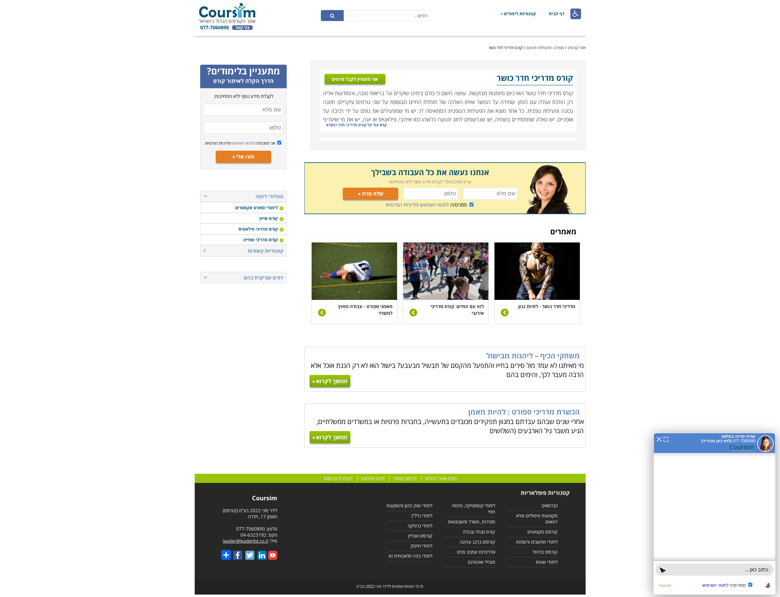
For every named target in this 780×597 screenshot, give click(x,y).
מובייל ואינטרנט (481, 562)
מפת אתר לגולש (441, 478)
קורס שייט (268, 218)
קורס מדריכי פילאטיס (258, 229)
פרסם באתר (405, 478)
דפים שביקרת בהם (263, 277)
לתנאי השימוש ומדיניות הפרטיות (417, 204)
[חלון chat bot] (714, 514)
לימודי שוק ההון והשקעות (409, 505)
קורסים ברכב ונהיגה (477, 542)
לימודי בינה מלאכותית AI (410, 556)
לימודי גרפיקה (420, 526)
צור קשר (242, 27)
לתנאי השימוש (242, 143)
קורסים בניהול (545, 552)
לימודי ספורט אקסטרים (256, 207)
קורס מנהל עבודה (479, 532)
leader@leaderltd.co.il (245, 541)
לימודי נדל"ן (422, 515)
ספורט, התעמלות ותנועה (545, 47)
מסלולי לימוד (269, 196)
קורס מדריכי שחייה (260, 240)
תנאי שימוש (373, 478)
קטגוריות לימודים (520, 13)
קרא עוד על (357, 125)
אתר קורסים (577, 47)
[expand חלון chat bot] (666, 438)
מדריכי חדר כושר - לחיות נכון (546, 306)
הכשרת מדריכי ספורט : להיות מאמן (524, 412)
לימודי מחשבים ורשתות (537, 542)
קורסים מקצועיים (542, 532)
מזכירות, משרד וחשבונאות (471, 522)
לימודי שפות (547, 562)
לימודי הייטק (421, 546)
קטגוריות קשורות (265, 250)
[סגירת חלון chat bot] (659, 438)
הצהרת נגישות (338, 478)
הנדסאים (550, 505)
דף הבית (557, 13)
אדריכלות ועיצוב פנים (476, 552)
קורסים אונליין (420, 536)
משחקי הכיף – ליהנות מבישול (533, 356)
